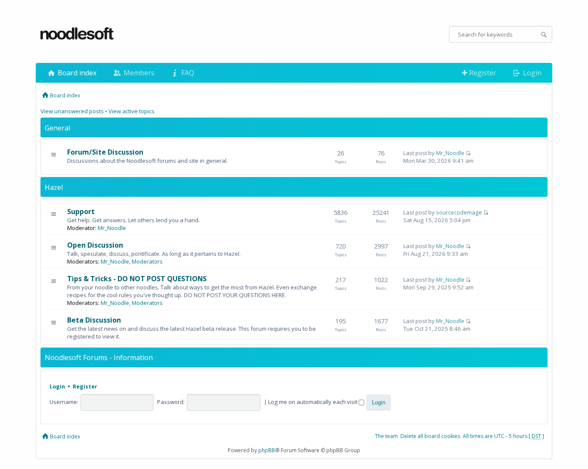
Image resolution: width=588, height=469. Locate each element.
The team (386, 436)
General (57, 128)
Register (481, 73)
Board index (76, 73)
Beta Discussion (94, 320)
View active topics (131, 111)
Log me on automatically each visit (313, 402)
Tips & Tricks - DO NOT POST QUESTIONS (137, 278)
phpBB (266, 450)
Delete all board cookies (430, 436)
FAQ (186, 73)
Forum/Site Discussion (105, 152)
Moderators (147, 261)
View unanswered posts (72, 111)
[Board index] (77, 34)
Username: (64, 402)
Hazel (54, 187)
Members (138, 73)
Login (531, 73)
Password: (171, 402)
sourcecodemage (459, 212)
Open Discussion (95, 245)
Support (81, 211)
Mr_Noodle (450, 153)
